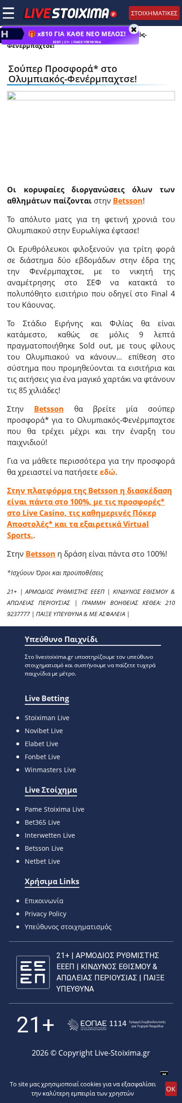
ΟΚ (170, 1088)
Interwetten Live (50, 835)
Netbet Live (42, 861)
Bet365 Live (42, 822)
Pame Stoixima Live (54, 809)
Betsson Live (44, 848)
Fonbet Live (42, 756)
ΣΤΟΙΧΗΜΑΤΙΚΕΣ (154, 13)
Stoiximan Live (47, 717)
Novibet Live (44, 730)
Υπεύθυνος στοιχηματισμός (68, 926)
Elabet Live (41, 743)
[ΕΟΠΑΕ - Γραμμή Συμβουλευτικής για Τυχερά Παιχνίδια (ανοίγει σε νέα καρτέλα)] (117, 1025)
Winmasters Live (50, 769)
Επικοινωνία (44, 900)
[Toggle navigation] (8, 13)
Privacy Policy (45, 913)
